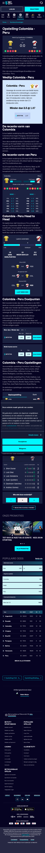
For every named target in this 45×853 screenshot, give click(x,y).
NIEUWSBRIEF (17, 795)
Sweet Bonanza (27, 727)
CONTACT (7, 795)
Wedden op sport (9, 727)
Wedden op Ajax (8, 736)
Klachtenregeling (8, 786)
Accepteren (22, 441)
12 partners (13, 428)
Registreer (34, 9)
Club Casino (26, 756)
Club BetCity (26, 750)
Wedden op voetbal (9, 730)
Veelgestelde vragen (9, 789)
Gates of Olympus (28, 730)
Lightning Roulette (28, 736)
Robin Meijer (24, 694)
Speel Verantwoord (9, 783)
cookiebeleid (11, 426)
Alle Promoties (23, 548)
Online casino (8, 750)
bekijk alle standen (22, 661)
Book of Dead (27, 742)
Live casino (7, 756)
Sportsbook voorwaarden (11, 777)
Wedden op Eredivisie (10, 733)
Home (4, 22)
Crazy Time (26, 733)
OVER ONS (27, 795)
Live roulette (7, 759)
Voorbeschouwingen (16, 22)
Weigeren (22, 448)
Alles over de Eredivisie (29, 765)
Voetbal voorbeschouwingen (30, 759)
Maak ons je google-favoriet (25, 508)
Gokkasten (7, 765)
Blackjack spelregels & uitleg (30, 762)
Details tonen (33, 435)
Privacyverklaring (24, 839)
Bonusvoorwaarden (9, 780)
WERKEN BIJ (37, 795)
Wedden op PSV (8, 739)
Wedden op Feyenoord (10, 742)
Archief (32, 839)
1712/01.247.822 (25, 835)
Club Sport (26, 753)
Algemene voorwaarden (10, 774)
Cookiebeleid (14, 839)
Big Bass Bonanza (28, 739)
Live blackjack (8, 762)
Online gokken (8, 753)
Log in (12, 9)
